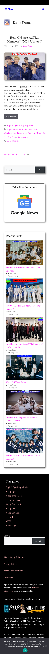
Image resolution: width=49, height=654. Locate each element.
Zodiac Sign (11, 525)
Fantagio (31, 133)
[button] (43, 9)
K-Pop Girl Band (13, 512)
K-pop (39, 133)
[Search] (40, 169)
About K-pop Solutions (14, 557)
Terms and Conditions (13, 570)
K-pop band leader (14, 495)
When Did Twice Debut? (16, 382)
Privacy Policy (10, 564)
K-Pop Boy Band (26, 125)
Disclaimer (8, 577)
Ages (9, 129)
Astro (15, 129)
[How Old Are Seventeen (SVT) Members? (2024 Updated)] (24, 329)
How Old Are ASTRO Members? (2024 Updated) (24, 39)
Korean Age (22, 137)
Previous (9, 154)
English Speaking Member (17, 487)
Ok (25, 650)
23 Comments (13, 140)
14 (24, 154)
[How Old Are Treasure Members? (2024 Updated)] (24, 253)
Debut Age (22, 133)
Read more (11, 116)
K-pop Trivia (11, 517)
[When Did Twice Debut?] (24, 368)
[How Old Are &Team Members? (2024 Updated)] (24, 441)
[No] (46, 646)
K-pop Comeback (13, 504)
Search (7, 535)
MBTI (8, 521)
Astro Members (25, 129)
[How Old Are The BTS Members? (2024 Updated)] (24, 291)
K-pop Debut (11, 508)
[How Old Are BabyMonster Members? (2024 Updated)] (24, 403)
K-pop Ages (12, 125)
